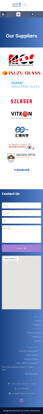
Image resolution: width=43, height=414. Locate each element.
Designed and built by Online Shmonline (21, 410)
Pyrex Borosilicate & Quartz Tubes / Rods (18, 368)
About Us (37, 336)
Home (38, 320)
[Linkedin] (32, 14)
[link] (21, 73)
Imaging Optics (31, 359)
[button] (18, 14)
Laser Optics (32, 355)
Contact (37, 340)
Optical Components (28, 351)
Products (37, 324)
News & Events (34, 332)
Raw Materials (31, 373)
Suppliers (36, 328)
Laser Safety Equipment (27, 363)
